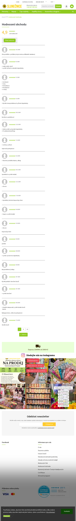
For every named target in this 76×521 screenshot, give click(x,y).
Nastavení (6, 516)
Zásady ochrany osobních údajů (47, 460)
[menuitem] (6, 12)
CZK (52, 2)
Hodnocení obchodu (44, 466)
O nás (17, 2)
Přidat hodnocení (9, 40)
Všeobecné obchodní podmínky (48, 457)
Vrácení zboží (40, 2)
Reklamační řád (43, 463)
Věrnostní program (44, 476)
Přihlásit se (49, 424)
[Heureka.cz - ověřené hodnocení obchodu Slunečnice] (55, 491)
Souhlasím (67, 511)
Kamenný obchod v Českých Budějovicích (50, 469)
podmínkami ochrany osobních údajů (46, 428)
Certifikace (41, 473)
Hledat (58, 6)
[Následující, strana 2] (23, 329)
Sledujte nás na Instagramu (40, 355)
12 (27, 329)
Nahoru (24, 335)
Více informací (50, 512)
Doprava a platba (28, 2)
